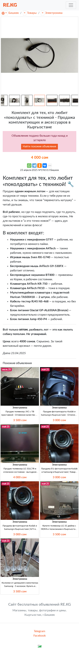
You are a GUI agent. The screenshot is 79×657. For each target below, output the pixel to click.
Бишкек (13, 12)
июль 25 (6, 369)
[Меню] (71, 5)
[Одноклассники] (39, 165)
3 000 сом (59, 420)
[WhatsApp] (29, 165)
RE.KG (10, 5)
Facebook (39, 635)
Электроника (53, 12)
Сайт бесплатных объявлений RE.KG (39, 604)
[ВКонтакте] (44, 165)
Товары (32, 12)
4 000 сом (19, 477)
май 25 (45, 369)
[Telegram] (34, 165)
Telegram (39, 631)
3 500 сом (19, 420)
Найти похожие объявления (39, 146)
